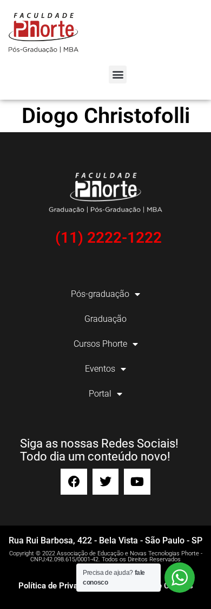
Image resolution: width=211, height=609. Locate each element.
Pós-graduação (100, 294)
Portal (100, 393)
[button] (118, 74)
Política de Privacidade (60, 586)
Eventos (100, 369)
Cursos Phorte (100, 344)
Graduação (105, 319)
